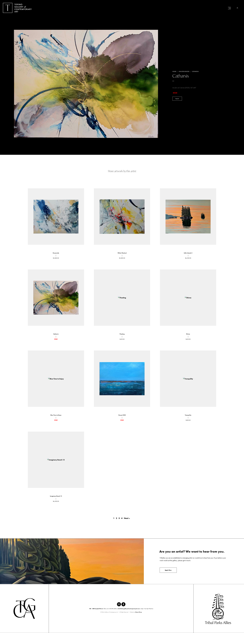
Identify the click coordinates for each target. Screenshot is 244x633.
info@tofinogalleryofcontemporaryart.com (129, 608)
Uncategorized (184, 71)
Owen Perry (138, 612)
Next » (127, 518)
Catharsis (195, 71)
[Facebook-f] (123, 604)
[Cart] (237, 8)
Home (174, 71)
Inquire (177, 98)
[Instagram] (119, 604)
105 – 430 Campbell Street (96, 608)
